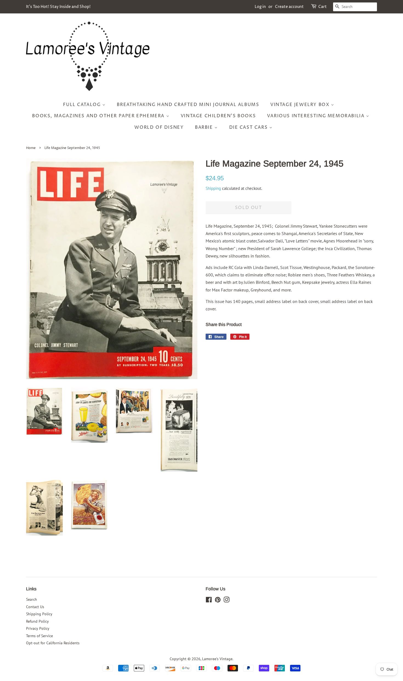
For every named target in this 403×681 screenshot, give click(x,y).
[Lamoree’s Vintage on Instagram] (226, 600)
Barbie (204, 127)
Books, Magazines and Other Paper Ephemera (99, 116)
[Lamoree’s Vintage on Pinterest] (218, 600)
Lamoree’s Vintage (217, 658)
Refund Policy (37, 621)
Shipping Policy (39, 613)
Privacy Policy (37, 628)
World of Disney (159, 127)
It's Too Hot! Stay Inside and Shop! (58, 6)
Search (31, 599)
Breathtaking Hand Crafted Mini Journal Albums (188, 105)
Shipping (213, 188)
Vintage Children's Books (218, 116)
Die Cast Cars (249, 127)
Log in (260, 6)
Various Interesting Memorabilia (316, 116)
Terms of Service (39, 635)
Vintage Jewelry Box (300, 105)
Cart (322, 6)
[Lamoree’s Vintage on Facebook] (209, 600)
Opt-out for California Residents (53, 642)
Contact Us (35, 606)
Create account (289, 6)
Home (31, 148)
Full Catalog (82, 105)
